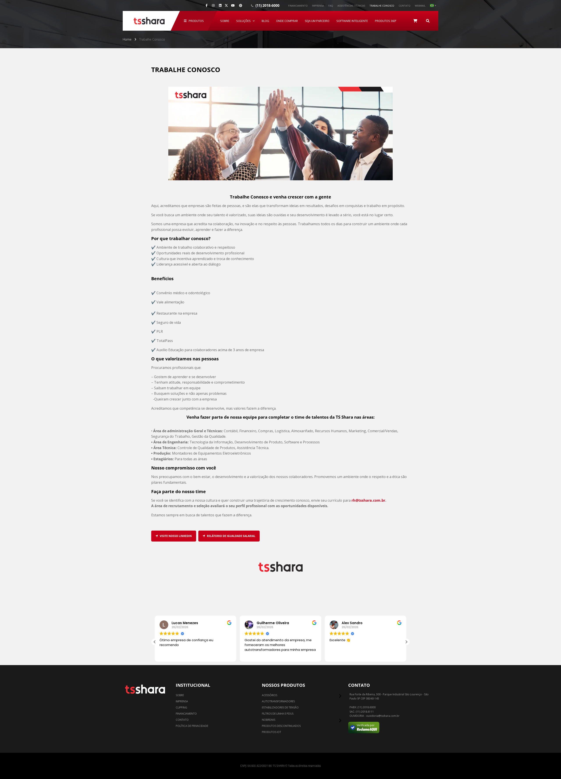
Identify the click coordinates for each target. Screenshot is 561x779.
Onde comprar (287, 21)
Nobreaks (268, 720)
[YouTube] (233, 5)
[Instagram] (213, 5)
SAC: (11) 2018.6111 (362, 711)
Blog (265, 21)
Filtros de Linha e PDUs (277, 713)
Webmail (420, 5)
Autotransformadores (278, 701)
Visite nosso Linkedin (175, 536)
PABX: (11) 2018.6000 (363, 707)
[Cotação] (415, 21)
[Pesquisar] (428, 21)
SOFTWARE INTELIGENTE (352, 21)
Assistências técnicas (351, 5)
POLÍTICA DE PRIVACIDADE (192, 726)
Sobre (224, 21)
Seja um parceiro (317, 21)
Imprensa (318, 5)
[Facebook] (206, 5)
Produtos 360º (385, 21)
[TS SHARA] (149, 21)
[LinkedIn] (220, 5)
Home (127, 39)
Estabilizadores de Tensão (280, 707)
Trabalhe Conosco (381, 5)
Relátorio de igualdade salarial (230, 536)
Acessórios (269, 695)
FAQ (330, 5)
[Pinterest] (240, 5)
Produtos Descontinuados (281, 726)
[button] (406, 642)
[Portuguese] (433, 5)
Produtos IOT (271, 732)
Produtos (196, 21)
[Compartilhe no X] (226, 5)
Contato (404, 5)
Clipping (181, 707)
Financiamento (298, 5)
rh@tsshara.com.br (368, 500)
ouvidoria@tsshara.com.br (382, 716)
